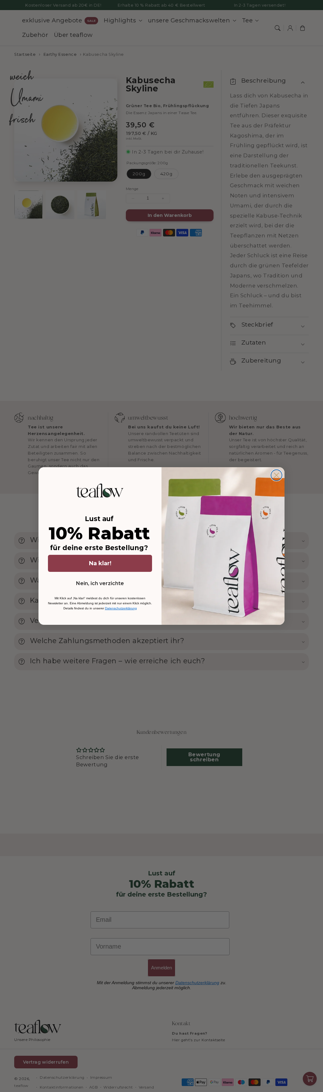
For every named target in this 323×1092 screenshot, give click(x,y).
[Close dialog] (276, 475)
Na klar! (100, 563)
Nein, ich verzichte (100, 583)
